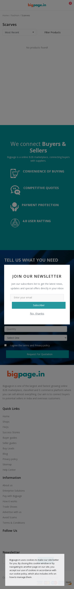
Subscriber (39, 305)
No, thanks (37, 313)
